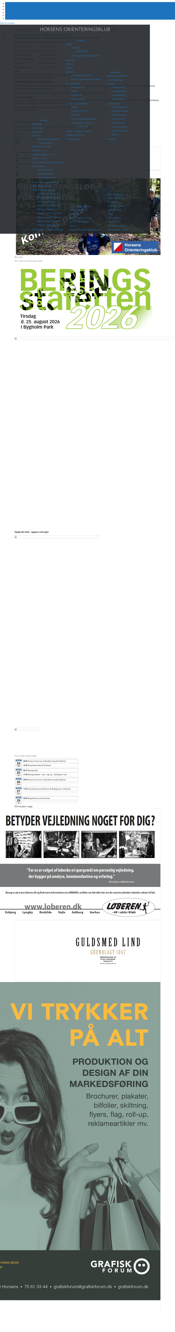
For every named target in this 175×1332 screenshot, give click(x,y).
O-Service (36, 135)
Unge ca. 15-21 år (39, 158)
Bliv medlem (113, 202)
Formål (74, 107)
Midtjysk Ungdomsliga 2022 (48, 205)
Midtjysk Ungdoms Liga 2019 (49, 217)
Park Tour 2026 (118, 119)
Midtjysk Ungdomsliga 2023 (48, 201)
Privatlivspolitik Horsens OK (82, 123)
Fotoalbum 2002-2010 (75, 135)
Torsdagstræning (119, 91)
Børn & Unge (45, 143)
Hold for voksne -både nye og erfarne (47, 162)
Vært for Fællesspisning (79, 222)
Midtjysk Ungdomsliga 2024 (48, 197)
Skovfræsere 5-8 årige (41, 146)
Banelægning (74, 214)
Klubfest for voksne (120, 131)
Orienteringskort (72, 139)
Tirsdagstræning (118, 87)
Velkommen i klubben (116, 206)
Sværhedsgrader (114, 218)
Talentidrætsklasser (45, 174)
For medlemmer (72, 83)
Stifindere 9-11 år (39, 150)
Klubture (115, 134)
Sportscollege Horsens (46, 178)
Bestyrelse (75, 47)
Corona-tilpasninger (115, 80)
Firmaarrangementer (116, 225)
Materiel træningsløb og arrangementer (85, 229)
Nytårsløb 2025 (118, 123)
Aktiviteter (115, 72)
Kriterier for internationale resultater (86, 79)
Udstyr (110, 214)
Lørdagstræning (118, 95)
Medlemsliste (76, 95)
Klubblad (69, 64)
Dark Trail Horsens (119, 127)
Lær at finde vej (114, 222)
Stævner (72, 225)
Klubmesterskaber (119, 115)
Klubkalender (37, 124)
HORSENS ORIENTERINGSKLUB (75, 29)
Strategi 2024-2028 (79, 111)
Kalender (43, 120)
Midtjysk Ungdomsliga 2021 (48, 209)
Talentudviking (38, 166)
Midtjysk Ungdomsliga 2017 (48, 225)
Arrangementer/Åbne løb (117, 76)
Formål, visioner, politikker (77, 103)
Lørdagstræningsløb (77, 210)
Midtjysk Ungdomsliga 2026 (43, 190)
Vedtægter (75, 115)
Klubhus (69, 68)
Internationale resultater (81, 75)
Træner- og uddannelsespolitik (83, 119)
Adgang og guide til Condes (80, 218)
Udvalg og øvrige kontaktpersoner (85, 55)
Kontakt (69, 44)
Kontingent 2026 (78, 87)
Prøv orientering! (115, 194)
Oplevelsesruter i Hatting (118, 229)
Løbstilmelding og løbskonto (48, 139)
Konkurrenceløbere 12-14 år (43, 154)
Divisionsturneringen (120, 111)
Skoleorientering (114, 210)
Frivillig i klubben (83, 206)
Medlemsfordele (78, 99)
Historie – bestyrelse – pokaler (78, 131)
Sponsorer (70, 60)
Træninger (111, 83)
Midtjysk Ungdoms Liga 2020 (49, 213)
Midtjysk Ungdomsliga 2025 (48, 193)
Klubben (81, 40)
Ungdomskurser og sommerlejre (45, 182)
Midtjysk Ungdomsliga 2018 (48, 221)
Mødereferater (82, 51)
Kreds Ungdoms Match (41, 186)
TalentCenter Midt (44, 170)
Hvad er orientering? (116, 198)
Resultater (70, 72)
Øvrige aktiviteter (114, 103)
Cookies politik (82, 126)
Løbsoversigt (37, 128)
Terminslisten (37, 132)
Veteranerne (112, 139)
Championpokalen (119, 107)
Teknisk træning (118, 99)
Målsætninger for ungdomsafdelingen (48, 229)
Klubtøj (74, 91)
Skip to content (7, 23)
